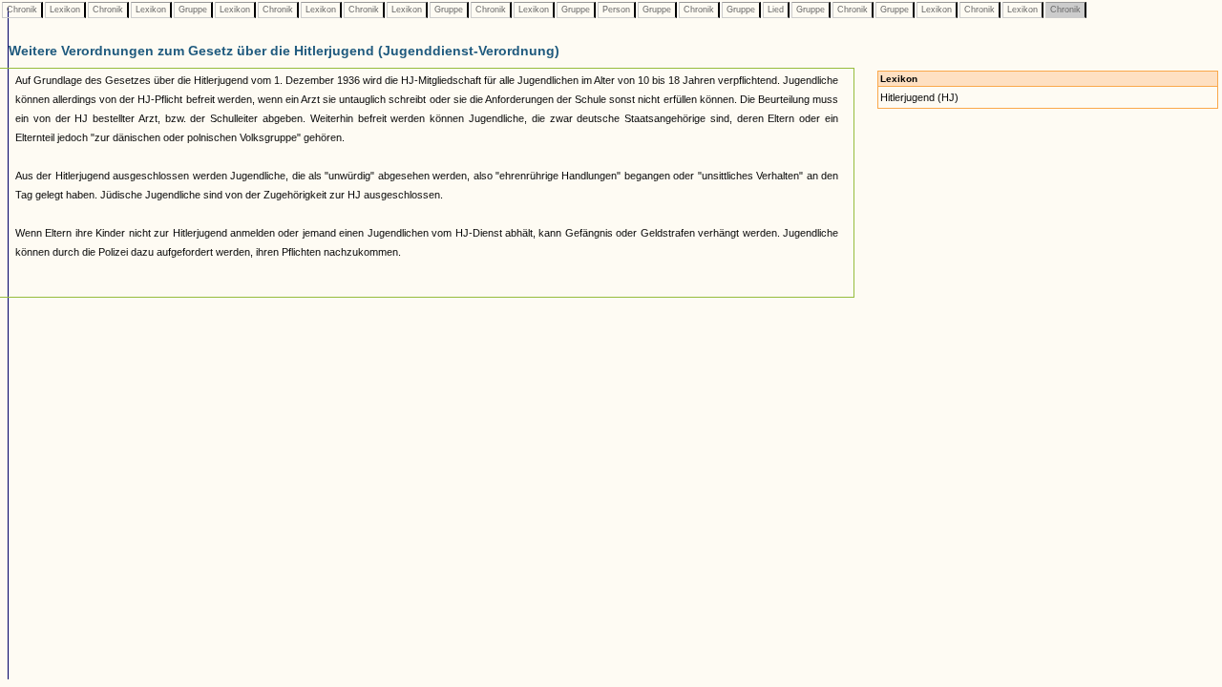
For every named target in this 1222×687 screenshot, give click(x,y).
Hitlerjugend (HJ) (919, 97)
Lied (776, 9)
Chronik (22, 9)
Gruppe (193, 9)
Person (616, 9)
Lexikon (65, 9)
